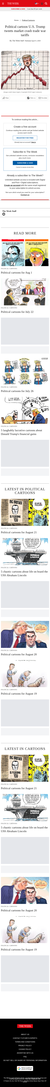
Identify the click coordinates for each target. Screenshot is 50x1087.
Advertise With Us (25, 1053)
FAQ (25, 1057)
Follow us (32, 98)
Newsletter (44, 98)
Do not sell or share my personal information (25, 1060)
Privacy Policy (25, 1045)
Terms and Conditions (25, 1042)
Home (16, 20)
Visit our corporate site (32, 1079)
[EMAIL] (4, 214)
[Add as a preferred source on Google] (25, 1068)
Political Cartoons (28, 20)
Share (7, 98)
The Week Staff (18, 41)
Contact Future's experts (25, 1038)
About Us (25, 1034)
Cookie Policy (25, 1049)
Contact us (25, 195)
